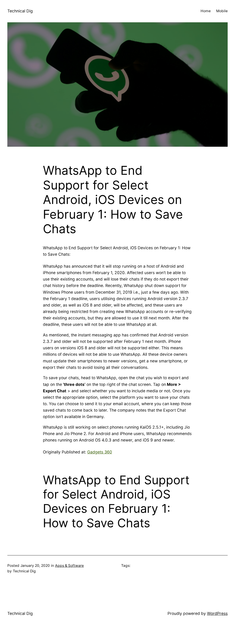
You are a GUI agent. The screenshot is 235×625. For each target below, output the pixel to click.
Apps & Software (69, 565)
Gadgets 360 (99, 452)
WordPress (217, 613)
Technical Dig (20, 11)
